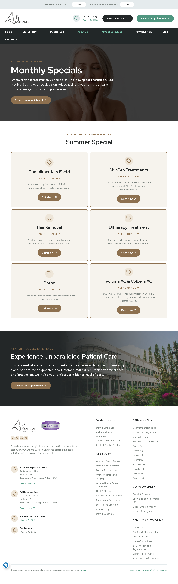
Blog (165, 31)
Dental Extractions (106, 470)
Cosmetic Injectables (144, 427)
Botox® (137, 446)
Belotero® (138, 478)
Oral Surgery (29, 31)
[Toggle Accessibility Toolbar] (6, 565)
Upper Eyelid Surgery (144, 506)
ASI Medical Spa (29, 492)
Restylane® (139, 464)
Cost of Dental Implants (109, 445)
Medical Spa (57, 31)
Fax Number (27, 528)
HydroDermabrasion (144, 541)
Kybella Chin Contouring (146, 441)
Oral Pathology (104, 491)
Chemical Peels (141, 536)
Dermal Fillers (140, 437)
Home (8, 31)
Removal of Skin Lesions (146, 558)
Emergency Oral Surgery (109, 500)
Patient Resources (111, 31)
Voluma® (138, 473)
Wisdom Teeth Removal (109, 461)
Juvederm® (139, 469)
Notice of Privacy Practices (155, 570)
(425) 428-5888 (90, 19)
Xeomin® (138, 459)
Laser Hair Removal (143, 553)
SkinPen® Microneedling (146, 532)
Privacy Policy (134, 570)
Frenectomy (102, 509)
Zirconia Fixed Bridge (108, 440)
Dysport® (138, 450)
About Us (82, 31)
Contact (9, 39)
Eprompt (83, 570)
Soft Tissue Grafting (107, 504)
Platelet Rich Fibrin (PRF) (109, 495)
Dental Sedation (105, 513)
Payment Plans (143, 31)
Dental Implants (105, 427)
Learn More (79, 4)
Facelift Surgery (141, 494)
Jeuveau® (138, 455)
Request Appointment (33, 516)
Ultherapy (138, 527)
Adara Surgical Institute (33, 467)
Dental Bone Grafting (107, 465)
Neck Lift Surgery (142, 511)
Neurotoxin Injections (145, 432)
